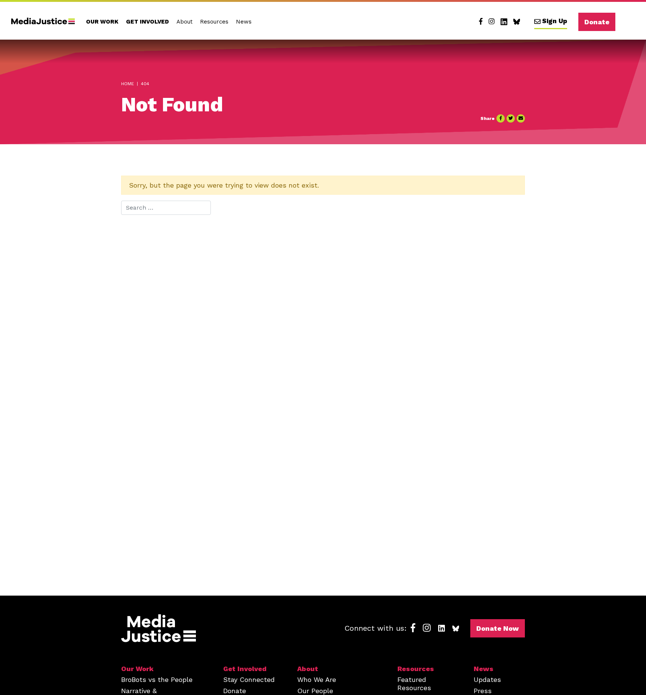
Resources (214, 21)
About (184, 21)
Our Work (102, 21)
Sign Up (554, 21)
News (244, 21)
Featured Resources (414, 683)
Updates (487, 679)
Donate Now (497, 628)
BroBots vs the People (157, 679)
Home (127, 83)
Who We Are (316, 679)
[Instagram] (492, 22)
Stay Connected (249, 679)
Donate (596, 22)
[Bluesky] (516, 22)
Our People (315, 691)
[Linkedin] (504, 22)
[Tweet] (511, 118)
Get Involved (147, 21)
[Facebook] (481, 22)
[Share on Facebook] (500, 118)
